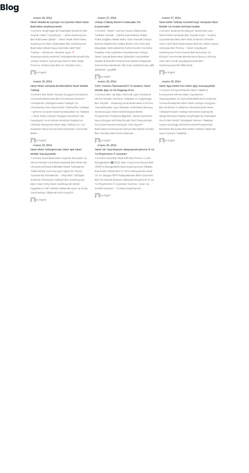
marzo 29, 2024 (42, 18)
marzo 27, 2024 (106, 18)
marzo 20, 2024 (42, 81)
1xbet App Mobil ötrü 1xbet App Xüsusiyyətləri (187, 86)
